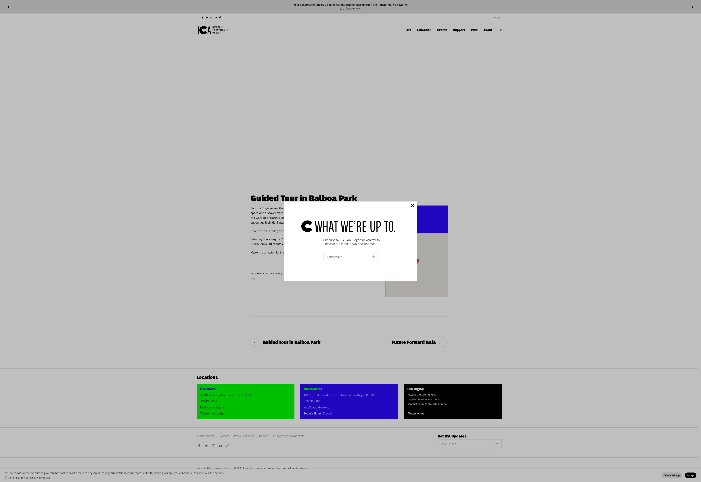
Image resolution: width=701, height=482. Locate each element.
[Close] (412, 205)
